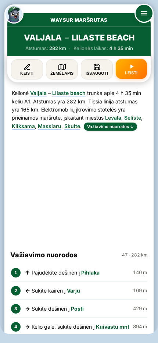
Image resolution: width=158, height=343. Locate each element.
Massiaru (49, 126)
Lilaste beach (69, 93)
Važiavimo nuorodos (110, 126)
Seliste (132, 117)
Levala (113, 117)
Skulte (72, 126)
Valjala (38, 93)
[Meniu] (144, 13)
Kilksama (23, 126)
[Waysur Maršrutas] (14, 14)
